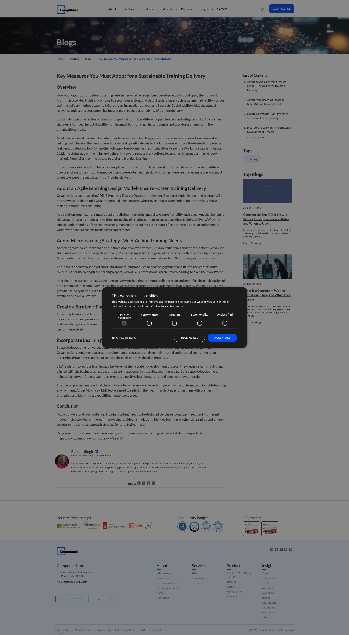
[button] (124, 338)
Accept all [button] (222, 337)
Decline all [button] (189, 337)
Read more (176, 306)
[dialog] (174, 317)
